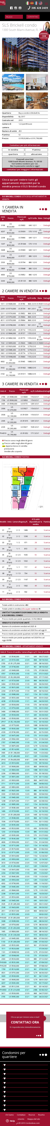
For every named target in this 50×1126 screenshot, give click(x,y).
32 (36, 548)
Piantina (36, 149)
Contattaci (33, 17)
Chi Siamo (9, 1115)
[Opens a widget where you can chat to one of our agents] (10, 1121)
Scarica (47, 530)
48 (36, 579)
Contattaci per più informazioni (25, 145)
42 (36, 567)
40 (36, 536)
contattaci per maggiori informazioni (25, 169)
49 (36, 585)
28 (36, 542)
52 (36, 592)
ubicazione (36, 154)
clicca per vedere (29, 609)
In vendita (13, 149)
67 (36, 561)
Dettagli (46, 225)
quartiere (13, 154)
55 (36, 555)
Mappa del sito (34, 1119)
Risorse (32, 1115)
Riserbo (41, 1115)
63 (36, 530)
